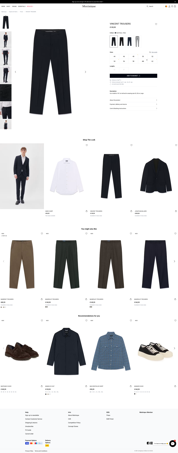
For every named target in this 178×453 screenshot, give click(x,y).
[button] (133, 100)
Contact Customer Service (33, 419)
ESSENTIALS (21, 6)
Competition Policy (74, 423)
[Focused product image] (50, 72)
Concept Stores (73, 426)
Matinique (3, 11)
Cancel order (29, 434)
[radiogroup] (133, 59)
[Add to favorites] (156, 24)
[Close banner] (175, 1)
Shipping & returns (31, 423)
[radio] (114, 56)
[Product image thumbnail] (5, 22)
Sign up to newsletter (32, 415)
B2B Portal (110, 419)
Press (108, 415)
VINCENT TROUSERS (31, 11)
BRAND (14, 6)
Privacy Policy (29, 451)
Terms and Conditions (41, 451)
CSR (69, 419)
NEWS (3, 6)
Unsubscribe (29, 426)
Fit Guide (28, 430)
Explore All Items (13, 11)
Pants (21, 11)
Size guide (154, 52)
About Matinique (73, 415)
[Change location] (166, 6)
